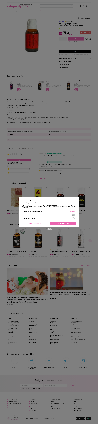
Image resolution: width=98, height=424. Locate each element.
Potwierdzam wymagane (35, 223)
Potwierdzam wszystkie (63, 223)
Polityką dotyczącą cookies (52, 205)
